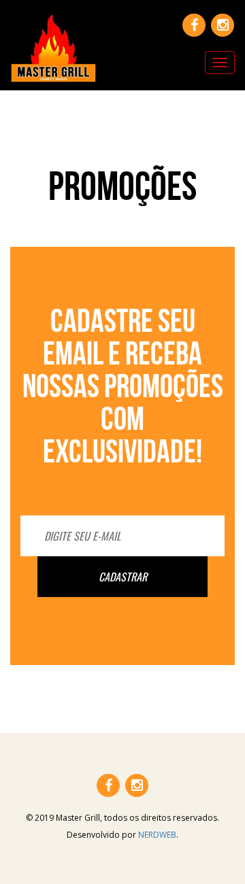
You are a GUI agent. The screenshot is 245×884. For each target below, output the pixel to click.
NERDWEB (157, 834)
